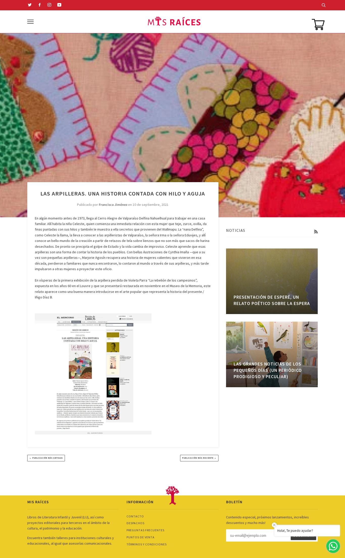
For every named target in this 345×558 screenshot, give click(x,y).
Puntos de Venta (141, 537)
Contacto (135, 516)
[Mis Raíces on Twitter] (30, 5)
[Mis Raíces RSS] (316, 232)
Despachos (135, 523)
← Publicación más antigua (46, 458)
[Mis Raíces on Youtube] (59, 5)
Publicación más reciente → (199, 458)
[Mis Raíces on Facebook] (40, 5)
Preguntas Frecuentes (145, 530)
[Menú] (30, 22)
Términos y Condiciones (147, 544)
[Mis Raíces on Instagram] (49, 5)
